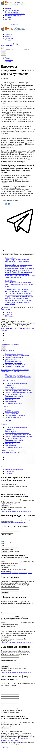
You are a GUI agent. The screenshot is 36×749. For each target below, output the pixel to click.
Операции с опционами (13, 361)
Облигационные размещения (15, 375)
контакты (4, 450)
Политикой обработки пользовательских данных (14, 739)
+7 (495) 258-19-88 (19, 328)
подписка (11, 450)
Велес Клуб (9, 399)
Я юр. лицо (7, 544)
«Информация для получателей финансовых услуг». (14, 522)
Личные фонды (10, 359)
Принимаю (5, 747)
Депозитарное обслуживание (15, 364)
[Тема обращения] (7, 534)
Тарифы (7, 419)
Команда (8, 8)
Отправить (5, 505)
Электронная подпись (12, 398)
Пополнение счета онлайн (14, 396)
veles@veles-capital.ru (8, 452)
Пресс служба (13, 24)
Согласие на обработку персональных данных (16, 511)
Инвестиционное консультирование (17, 355)
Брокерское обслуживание (14, 354)
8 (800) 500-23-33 (6, 328)
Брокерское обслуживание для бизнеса (18, 377)
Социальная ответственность (15, 14)
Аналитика (8, 36)
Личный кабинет (10, 387)
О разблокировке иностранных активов (18, 392)
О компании (9, 38)
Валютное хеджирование (13, 363)
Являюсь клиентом (9, 546)
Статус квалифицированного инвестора (18, 391)
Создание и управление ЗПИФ (15, 357)
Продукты (8, 34)
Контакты (8, 19)
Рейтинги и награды (12, 10)
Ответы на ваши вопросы (13, 403)
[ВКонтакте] (9, 204)
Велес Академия (10, 401)
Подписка (8, 473)
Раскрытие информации (13, 15)
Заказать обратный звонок (14, 469)
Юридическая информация (10, 344)
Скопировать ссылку (8, 254)
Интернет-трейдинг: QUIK (14, 394)
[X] (6, 204)
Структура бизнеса (11, 12)
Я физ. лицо (7, 542)
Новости (8, 17)
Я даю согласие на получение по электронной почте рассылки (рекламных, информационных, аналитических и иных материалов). (18, 633)
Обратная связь (10, 471)
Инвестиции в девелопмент (14, 366)
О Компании (9, 316)
